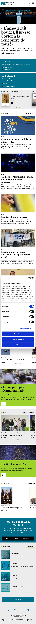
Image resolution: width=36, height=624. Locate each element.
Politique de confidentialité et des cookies (16, 620)
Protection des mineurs (20, 604)
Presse (11, 604)
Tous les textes (31, 483)
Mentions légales (3, 620)
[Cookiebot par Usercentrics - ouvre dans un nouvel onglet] (26, 278)
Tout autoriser (18, 334)
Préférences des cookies (29, 620)
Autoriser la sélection (18, 339)
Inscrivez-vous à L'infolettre (18, 539)
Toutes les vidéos (27, 412)
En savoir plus (30, 546)
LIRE (3, 404)
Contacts (18, 599)
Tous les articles (29, 113)
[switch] (31, 311)
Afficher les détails (25, 328)
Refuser (18, 344)
